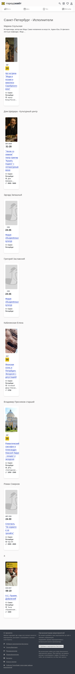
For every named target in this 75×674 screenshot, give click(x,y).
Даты (27, 9)
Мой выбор (68, 9)
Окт (7, 356)
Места (8, 9)
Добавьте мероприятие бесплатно (52, 646)
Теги (47, 9)
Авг (7, 65)
